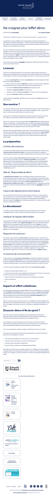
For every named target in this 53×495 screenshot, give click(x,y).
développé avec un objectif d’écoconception (33, 490)
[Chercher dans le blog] (19, 360)
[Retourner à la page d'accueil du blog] (26, 5)
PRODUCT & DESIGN (5, 18)
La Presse (8, 486)
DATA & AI (31, 19)
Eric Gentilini (15, 32)
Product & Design (45, 32)
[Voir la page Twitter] (34, 486)
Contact (19, 486)
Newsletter (14, 486)
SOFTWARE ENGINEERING (14, 18)
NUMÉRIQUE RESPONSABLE (39, 18)
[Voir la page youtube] (41, 486)
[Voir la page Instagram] (38, 486)
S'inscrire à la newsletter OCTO (11, 461)
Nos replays (12, 453)
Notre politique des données (20, 492)
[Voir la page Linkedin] (31, 486)
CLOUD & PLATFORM (22, 18)
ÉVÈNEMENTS (48, 19)
